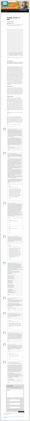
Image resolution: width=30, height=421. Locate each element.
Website (8, 407)
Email (8, 403)
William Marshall (9, 263)
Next (26, 13)
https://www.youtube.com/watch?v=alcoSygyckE (14, 271)
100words (15, 124)
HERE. (22, 57)
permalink (20, 124)
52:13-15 (21, 67)
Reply (9, 149)
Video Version (4, 11)
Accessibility (4, 417)
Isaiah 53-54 (12, 23)
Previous (23, 13)
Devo (12, 124)
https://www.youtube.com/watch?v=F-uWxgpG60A (14, 380)
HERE (16, 24)
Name (8, 400)
